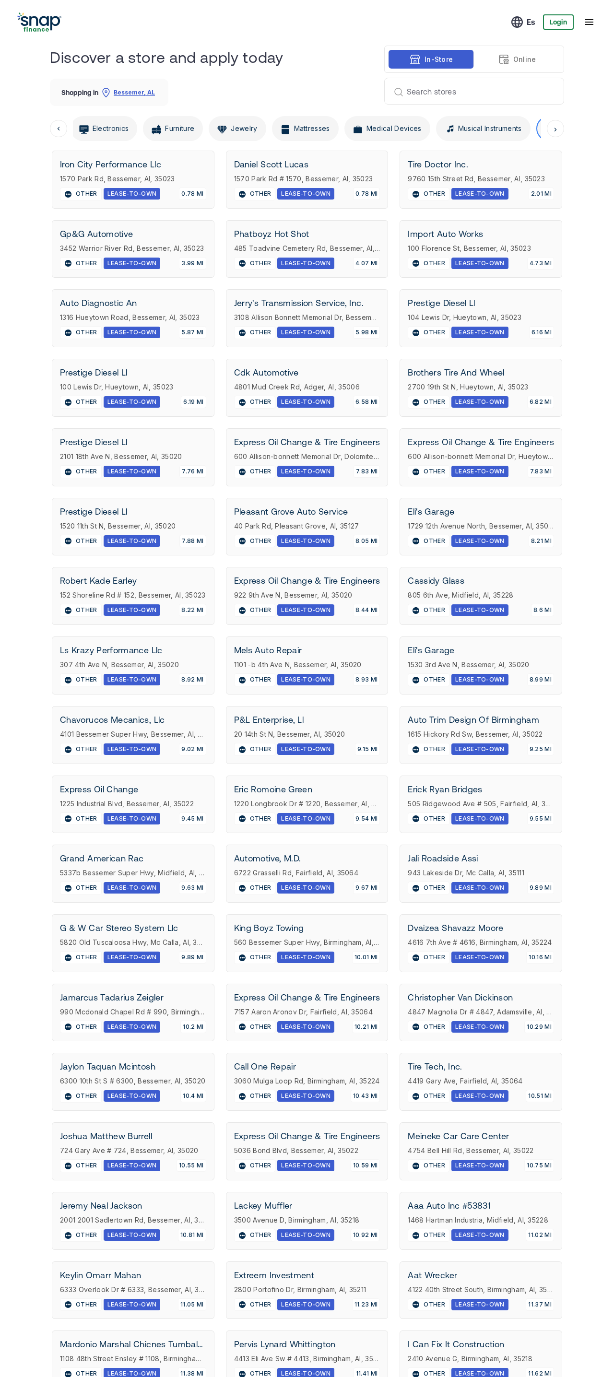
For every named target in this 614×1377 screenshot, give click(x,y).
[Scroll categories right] (555, 128)
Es (531, 22)
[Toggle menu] (589, 22)
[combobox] (470, 91)
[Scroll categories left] (58, 128)
